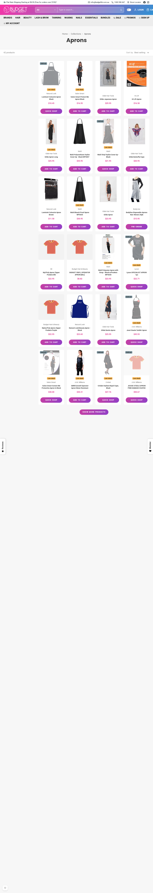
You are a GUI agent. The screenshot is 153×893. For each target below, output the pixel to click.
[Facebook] (144, 2)
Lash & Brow (42, 17)
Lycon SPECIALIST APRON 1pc (136, 262)
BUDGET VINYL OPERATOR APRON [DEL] (80, 262)
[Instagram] (148, 2)
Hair (17, 17)
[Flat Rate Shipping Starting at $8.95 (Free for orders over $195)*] (30, 2)
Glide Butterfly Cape (136, 146)
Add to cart (79, 111)
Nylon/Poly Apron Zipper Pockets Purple (51, 320)
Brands (8, 17)
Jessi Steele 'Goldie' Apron (136, 320)
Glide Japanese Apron (108, 88)
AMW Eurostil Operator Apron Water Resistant (80, 377)
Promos (131, 17)
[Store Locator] (134, 2)
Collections (76, 34)
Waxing (68, 17)
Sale (118, 17)
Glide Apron (108, 203)
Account (139, 9)
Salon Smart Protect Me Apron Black (80, 88)
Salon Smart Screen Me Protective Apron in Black (51, 377)
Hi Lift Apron (136, 88)
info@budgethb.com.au (100, 2)
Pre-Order (136, 227)
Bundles (105, 17)
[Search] (121, 9)
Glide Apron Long (51, 146)
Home (65, 34)
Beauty (28, 17)
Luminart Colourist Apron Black (51, 88)
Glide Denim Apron (108, 320)
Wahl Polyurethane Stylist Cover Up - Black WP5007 (80, 146)
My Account (13, 23)
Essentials (91, 17)
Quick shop (51, 111)
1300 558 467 (119, 2)
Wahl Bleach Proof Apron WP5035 (80, 203)
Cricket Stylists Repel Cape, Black (108, 377)
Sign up (145, 17)
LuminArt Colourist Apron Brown (51, 203)
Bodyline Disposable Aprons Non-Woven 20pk (136, 203)
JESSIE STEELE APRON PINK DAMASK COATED (136, 377)
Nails (79, 17)
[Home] (15, 10)
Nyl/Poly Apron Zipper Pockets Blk (51, 262)
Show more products (93, 412)
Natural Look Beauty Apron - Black (80, 320)
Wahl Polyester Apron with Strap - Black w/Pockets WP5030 (108, 262)
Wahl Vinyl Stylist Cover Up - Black (108, 146)
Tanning (56, 17)
